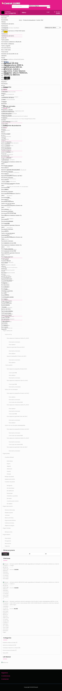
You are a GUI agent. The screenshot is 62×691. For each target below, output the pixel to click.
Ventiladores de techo (7, 24)
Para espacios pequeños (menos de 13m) (11, 206)
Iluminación (4, 26)
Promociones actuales (9, 650)
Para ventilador (5, 146)
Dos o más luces (6, 50)
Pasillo (3, 105)
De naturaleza (5, 285)
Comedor (4, 101)
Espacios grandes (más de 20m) (10, 170)
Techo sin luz (5, 160)
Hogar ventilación (6, 158)
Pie (2, 76)
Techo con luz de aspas (8, 203)
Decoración (4, 32)
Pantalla (3, 67)
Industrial (4, 126)
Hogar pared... (5, 259)
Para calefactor (5, 144)
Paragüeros (4, 325)
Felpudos (4, 329)
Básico (3, 132)
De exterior (4, 61)
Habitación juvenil (6, 114)
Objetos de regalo (6, 315)
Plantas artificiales (6, 303)
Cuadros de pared (6, 281)
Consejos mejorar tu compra (10, 647)
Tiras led (3, 71)
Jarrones (3, 307)
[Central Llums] (11, 3)
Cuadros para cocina (7, 297)
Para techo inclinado (7, 165)
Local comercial (5, 122)
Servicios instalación (8, 645)
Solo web (4, 18)
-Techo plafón (5, 181)
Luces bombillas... (6, 152)
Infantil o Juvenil (5, 134)
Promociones (5, 16)
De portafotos (5, 295)
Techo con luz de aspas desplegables (8, 234)
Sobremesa (4, 66)
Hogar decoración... (7, 301)
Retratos (3, 273)
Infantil (3, 271)
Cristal (3, 69)
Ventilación (4, 34)
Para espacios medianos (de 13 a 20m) (10, 194)
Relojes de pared (6, 277)
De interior (4, 59)
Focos (3, 85)
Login (48, 12)
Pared (3, 58)
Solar (2, 95)
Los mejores (4, 28)
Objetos (3, 267)
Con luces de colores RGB (8, 213)
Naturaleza (4, 263)
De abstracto (5, 287)
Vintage (3, 138)
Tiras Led (3, 154)
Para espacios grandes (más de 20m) (10, 226)
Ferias (4, 653)
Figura (3, 265)
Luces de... (4, 38)
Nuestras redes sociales (9, 642)
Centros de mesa (6, 313)
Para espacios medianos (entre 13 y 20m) (11, 163)
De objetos (4, 299)
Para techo (4, 83)
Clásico (3, 140)
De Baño (3, 63)
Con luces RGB (5, 187)
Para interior (4, 79)
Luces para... (4, 91)
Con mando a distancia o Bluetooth (11, 42)
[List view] (24, 28)
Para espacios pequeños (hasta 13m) (10, 184)
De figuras (4, 283)
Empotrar (4, 82)
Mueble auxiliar (5, 305)
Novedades (4, 20)
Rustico (3, 136)
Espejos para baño (6, 279)
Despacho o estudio (7, 109)
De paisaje (4, 289)
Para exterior (5, 77)
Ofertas (3, 22)
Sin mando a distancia (7, 44)
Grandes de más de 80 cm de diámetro (9, 54)
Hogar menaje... (5, 317)
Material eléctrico (6, 148)
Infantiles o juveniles (7, 291)
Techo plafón (5, 40)
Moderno (4, 128)
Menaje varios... (5, 319)
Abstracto (4, 269)
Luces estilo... (5, 124)
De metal (3, 293)
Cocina (3, 99)
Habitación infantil (6, 116)
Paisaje (3, 275)
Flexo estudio (5, 74)
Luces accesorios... (6, 142)
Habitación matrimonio (7, 111)
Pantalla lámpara (6, 150)
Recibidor (4, 103)
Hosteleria (4, 118)
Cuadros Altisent (6, 261)
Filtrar (5, 554)
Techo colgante (5, 46)
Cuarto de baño (5, 107)
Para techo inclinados (7, 201)
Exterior (3, 93)
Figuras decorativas (7, 311)
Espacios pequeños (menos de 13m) (11, 175)
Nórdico (3, 130)
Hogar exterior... (5, 321)
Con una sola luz (6, 47)
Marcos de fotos (6, 309)
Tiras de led (4, 52)
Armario (3, 120)
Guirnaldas (4, 323)
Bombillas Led (5, 156)
